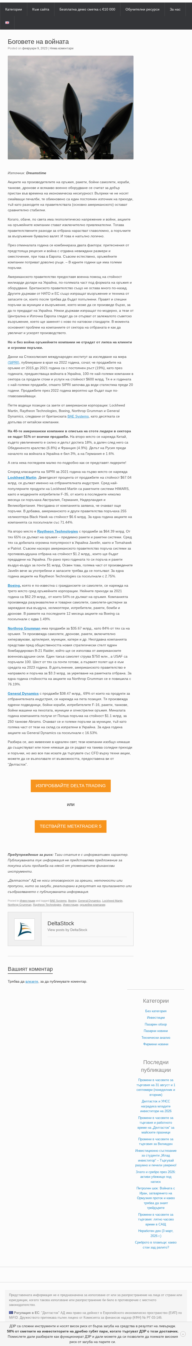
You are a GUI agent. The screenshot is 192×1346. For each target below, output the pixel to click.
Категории (13, 9)
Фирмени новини (155, 1044)
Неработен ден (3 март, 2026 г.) (156, 1233)
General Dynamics (23, 693)
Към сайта (40, 9)
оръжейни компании (92, 904)
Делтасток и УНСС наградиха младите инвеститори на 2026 (156, 1106)
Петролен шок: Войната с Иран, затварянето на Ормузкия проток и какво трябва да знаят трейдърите (155, 1198)
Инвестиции (27, 900)
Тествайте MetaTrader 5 (71, 826)
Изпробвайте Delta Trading (71, 785)
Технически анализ (156, 1038)
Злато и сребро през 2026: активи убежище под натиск (156, 1177)
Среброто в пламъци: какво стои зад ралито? (155, 1244)
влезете (32, 981)
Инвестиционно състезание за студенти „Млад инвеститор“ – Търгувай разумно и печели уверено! (155, 1158)
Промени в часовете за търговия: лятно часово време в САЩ (156, 1219)
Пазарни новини (156, 1031)
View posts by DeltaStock (67, 930)
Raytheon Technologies (57, 531)
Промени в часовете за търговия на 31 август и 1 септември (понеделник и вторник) (155, 1087)
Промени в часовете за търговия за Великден (155, 1141)
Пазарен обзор (156, 1024)
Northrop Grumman (24, 628)
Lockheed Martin (22, 477)
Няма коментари (62, 48)
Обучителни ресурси (143, 9)
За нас (175, 9)
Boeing (14, 585)
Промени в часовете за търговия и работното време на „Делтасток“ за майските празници (156, 1125)
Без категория (155, 1011)
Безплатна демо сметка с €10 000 (87, 9)
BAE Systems (58, 900)
